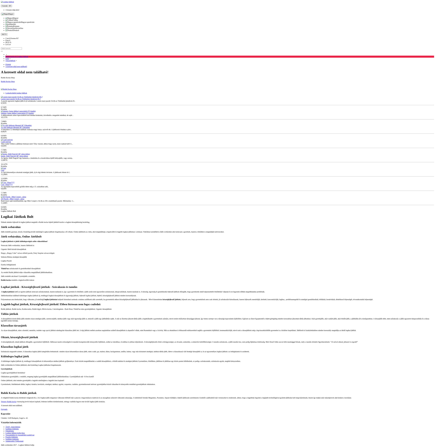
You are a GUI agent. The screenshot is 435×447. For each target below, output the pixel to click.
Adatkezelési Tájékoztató (14, 441)
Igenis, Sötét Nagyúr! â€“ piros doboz (14, 156)
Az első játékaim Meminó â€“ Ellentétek (15, 127)
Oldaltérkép (9, 431)
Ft (8, 42)
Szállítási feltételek (12, 429)
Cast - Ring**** (7, 185)
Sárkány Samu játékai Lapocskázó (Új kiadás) (17, 113)
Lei (8, 44)
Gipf (2, 170)
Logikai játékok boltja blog (15, 433)
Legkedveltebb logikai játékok (16, 93)
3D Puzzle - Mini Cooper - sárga (12, 199)
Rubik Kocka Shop (8, 81)
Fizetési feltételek (11, 437)
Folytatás (4, 409)
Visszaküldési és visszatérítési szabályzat (19, 435)
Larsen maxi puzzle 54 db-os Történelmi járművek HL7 (21, 99)
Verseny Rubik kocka (8, 402)
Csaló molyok (6, 142)
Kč (11, 38)
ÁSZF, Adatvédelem (12, 427)
